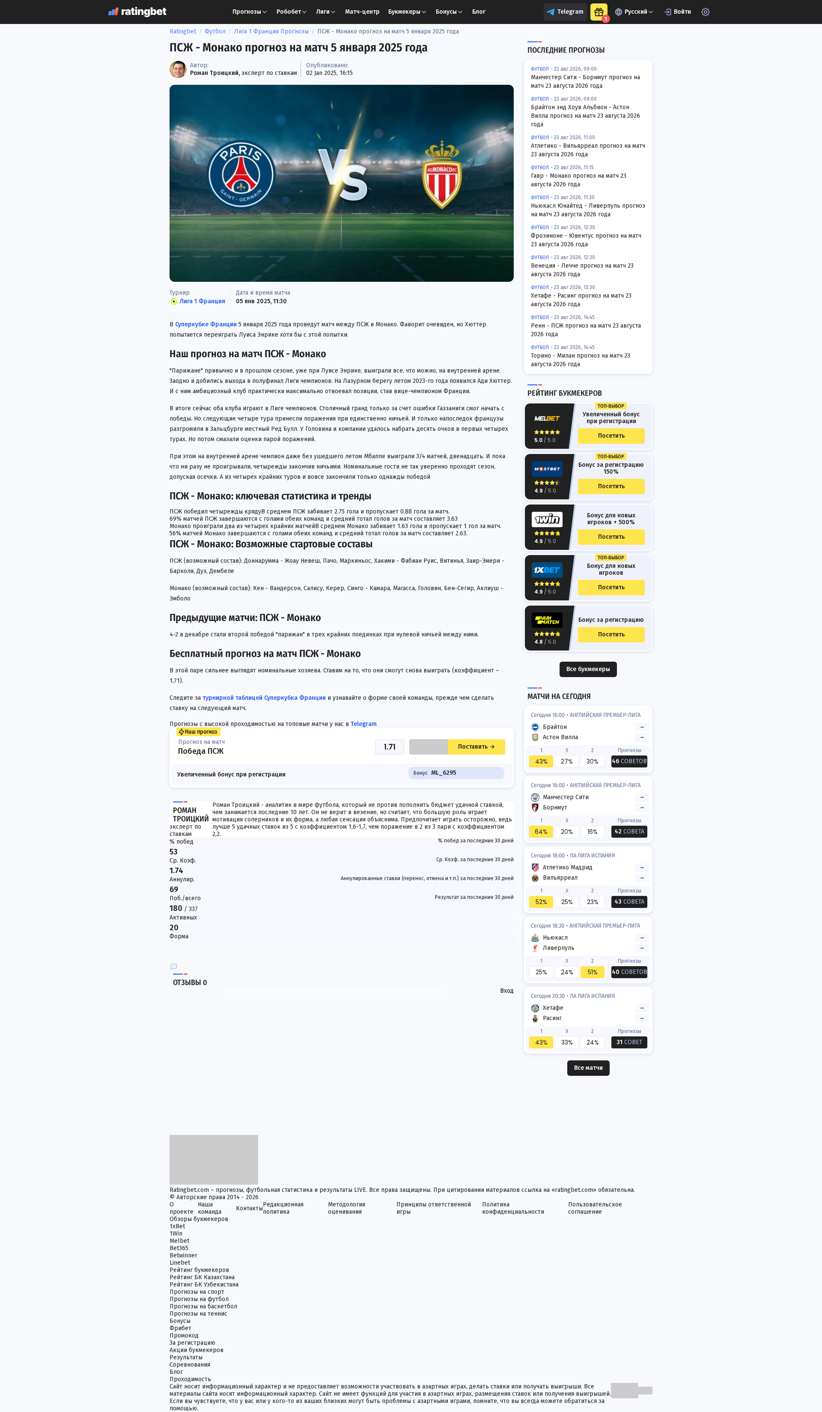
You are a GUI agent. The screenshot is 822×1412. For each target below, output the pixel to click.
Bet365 (179, 1248)
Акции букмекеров (196, 1350)
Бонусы (446, 11)
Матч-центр (362, 11)
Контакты (249, 1208)
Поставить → (476, 746)
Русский (636, 11)
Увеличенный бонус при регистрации (611, 418)
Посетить (611, 435)
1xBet (177, 1226)
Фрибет (180, 1328)
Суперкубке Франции (206, 324)
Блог (478, 11)
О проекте (182, 1208)
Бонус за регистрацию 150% (611, 468)
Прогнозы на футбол (199, 1299)
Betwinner (183, 1255)
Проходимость (190, 1379)
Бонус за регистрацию (611, 620)
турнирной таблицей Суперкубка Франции (264, 698)
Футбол (215, 31)
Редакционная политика (283, 1208)
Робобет (289, 11)
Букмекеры (404, 11)
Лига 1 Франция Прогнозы (271, 31)
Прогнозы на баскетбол (203, 1306)
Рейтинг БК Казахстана (202, 1277)
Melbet (179, 1241)
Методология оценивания (346, 1208)
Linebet (180, 1262)
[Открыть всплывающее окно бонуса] (599, 12)
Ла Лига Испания (592, 855)
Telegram (570, 11)
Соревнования (190, 1364)
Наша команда (209, 1208)
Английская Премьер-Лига (605, 715)
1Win (176, 1233)
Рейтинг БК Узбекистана (204, 1284)
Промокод (184, 1335)
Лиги (323, 11)
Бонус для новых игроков (611, 569)
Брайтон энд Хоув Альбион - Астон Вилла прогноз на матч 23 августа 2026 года (585, 116)
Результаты (186, 1357)
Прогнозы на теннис (198, 1313)
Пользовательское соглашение (595, 1208)
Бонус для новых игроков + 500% (611, 519)
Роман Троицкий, (215, 73)
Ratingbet (183, 31)
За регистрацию (192, 1342)
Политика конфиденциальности (513, 1208)
